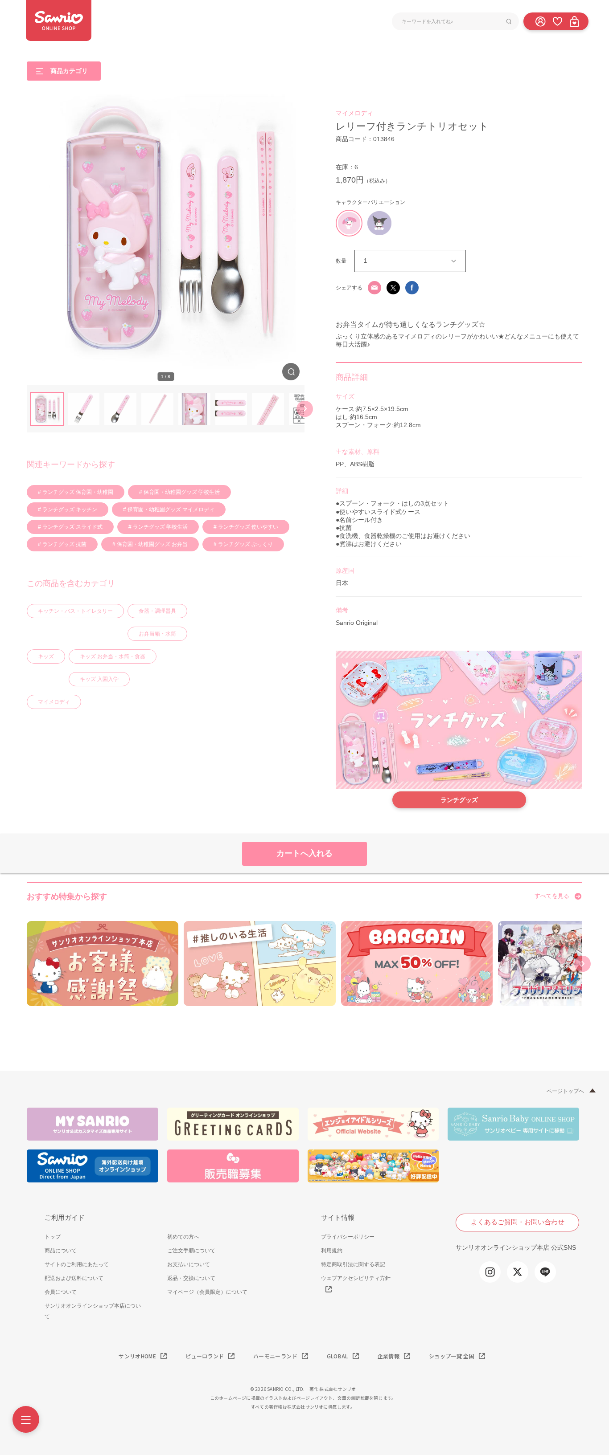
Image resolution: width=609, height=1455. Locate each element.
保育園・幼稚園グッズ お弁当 (151, 544)
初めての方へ (183, 1237)
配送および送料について (74, 1278)
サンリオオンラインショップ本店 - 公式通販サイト (58, 20)
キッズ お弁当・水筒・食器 (112, 656)
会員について (61, 1292)
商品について (61, 1250)
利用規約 (331, 1250)
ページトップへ (565, 1091)
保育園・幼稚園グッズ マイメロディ (170, 509)
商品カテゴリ (69, 70)
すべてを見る (552, 896)
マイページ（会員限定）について (207, 1292)
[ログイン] (540, 20)
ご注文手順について (191, 1250)
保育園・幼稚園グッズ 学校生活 (181, 492)
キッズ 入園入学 (99, 679)
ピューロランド (204, 1356)
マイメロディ (54, 702)
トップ (53, 1237)
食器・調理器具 (157, 611)
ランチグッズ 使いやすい (247, 527)
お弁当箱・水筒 (157, 634)
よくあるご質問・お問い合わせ (517, 1222)
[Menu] (25, 1419)
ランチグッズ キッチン (69, 509)
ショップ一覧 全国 (451, 1356)
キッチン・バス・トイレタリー (75, 611)
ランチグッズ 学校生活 (160, 527)
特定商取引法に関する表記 (353, 1264)
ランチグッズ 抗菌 (63, 544)
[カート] (574, 20)
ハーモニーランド (275, 1356)
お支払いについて (188, 1264)
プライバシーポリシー (347, 1237)
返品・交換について (191, 1278)
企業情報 (388, 1356)
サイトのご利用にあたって (77, 1264)
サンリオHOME (137, 1356)
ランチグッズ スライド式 (72, 527)
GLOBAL (337, 1356)
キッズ (46, 656)
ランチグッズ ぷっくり (245, 544)
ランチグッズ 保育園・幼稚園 (77, 492)
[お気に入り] (557, 20)
